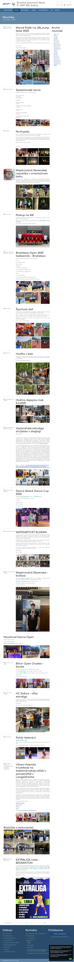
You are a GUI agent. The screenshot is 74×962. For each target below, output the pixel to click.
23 (40, 922)
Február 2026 (56, 42)
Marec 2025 (56, 56)
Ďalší (44, 922)
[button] (62, 5)
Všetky (55, 65)
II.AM (13, 643)
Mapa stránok (7, 947)
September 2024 (57, 64)
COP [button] (52, 10)
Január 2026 (56, 43)
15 (16, 922)
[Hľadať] (70, 2)
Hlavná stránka (6, 20)
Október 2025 (57, 47)
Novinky (14, 20)
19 (28, 922)
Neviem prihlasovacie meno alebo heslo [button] (59, 936)
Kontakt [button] (57, 10)
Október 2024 (57, 62)
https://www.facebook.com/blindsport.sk (27, 810)
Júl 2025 (55, 51)
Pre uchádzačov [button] (43, 10)
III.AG (25, 581)
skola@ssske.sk (30, 935)
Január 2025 (56, 58)
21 (34, 922)
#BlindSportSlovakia (20, 803)
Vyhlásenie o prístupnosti (9, 938)
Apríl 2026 (56, 39)
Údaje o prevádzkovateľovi (10, 944)
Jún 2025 (55, 52)
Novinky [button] (16, 10)
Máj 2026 (56, 38)
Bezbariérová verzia (7, 960)
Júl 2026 (55, 35)
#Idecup (17, 806)
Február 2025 (56, 57)
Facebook (6, 949)
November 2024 (57, 61)
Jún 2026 (55, 36)
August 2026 (56, 34)
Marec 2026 (56, 40)
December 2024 (57, 60)
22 (37, 922)
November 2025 (57, 45)
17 (22, 922)
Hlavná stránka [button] (8, 10)
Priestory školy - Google (9, 951)
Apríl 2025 (56, 54)
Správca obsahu (7, 933)
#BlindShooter (19, 805)
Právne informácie (8, 940)
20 (31, 922)
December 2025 (57, 44)
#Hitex (17, 808)
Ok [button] (70, 958)
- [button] (16, 960)
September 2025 (57, 48)
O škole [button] (34, 10)
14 (13, 922)
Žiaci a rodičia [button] (24, 10)
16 (19, 922)
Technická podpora (8, 935)
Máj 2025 (56, 53)
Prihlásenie (69, 5)
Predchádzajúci (8, 922)
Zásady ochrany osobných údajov (11, 942)
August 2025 (56, 49)
